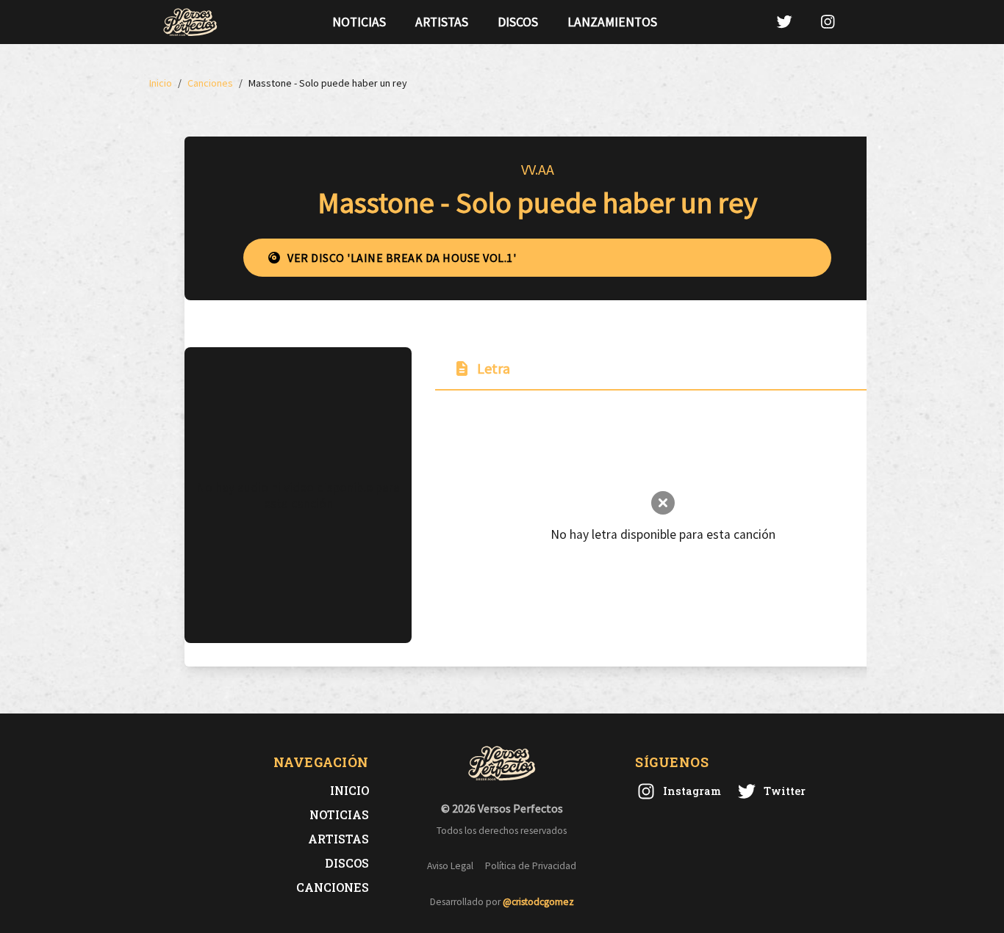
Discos (518, 22)
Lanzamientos (612, 22)
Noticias (359, 22)
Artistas (441, 22)
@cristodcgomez (538, 902)
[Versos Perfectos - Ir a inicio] (190, 22)
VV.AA (537, 169)
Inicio (349, 790)
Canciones (332, 887)
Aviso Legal (450, 866)
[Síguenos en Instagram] (827, 21)
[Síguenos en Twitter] (784, 21)
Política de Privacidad (530, 866)
